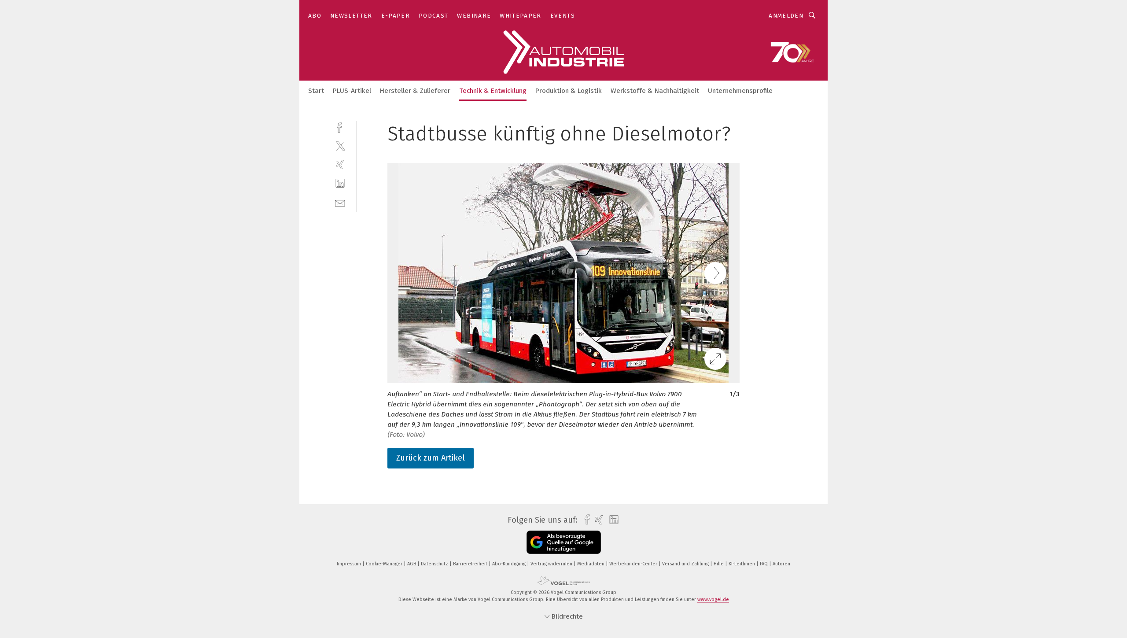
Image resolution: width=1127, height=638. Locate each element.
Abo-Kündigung (509, 564)
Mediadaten (591, 564)
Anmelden (786, 15)
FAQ (764, 564)
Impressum (349, 564)
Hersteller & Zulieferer (415, 91)
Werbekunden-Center (634, 564)
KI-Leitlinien (742, 564)
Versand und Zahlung (686, 564)
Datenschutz (435, 564)
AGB (412, 564)
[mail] (340, 202)
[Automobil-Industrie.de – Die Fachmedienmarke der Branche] (316, 90)
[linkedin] (340, 183)
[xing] (340, 164)
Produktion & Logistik (568, 91)
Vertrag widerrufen (552, 564)
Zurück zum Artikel (430, 458)
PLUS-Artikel (352, 91)
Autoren (781, 564)
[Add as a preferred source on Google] (564, 542)
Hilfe (719, 564)
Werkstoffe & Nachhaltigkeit (655, 91)
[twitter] (340, 145)
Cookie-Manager (385, 564)
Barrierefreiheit (471, 564)
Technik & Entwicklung (493, 91)
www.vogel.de (713, 599)
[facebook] (340, 126)
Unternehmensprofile (740, 91)
